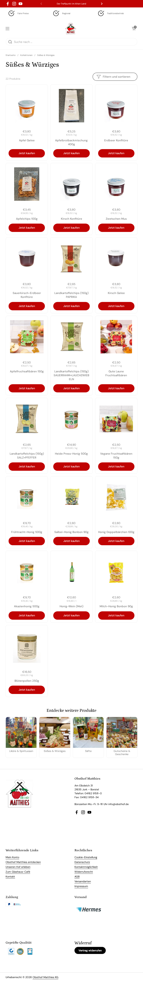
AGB (77, 876)
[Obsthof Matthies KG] (70, 28)
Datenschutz (82, 862)
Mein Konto (12, 857)
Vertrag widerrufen (90, 950)
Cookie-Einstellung (85, 857)
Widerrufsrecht (83, 871)
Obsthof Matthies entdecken (23, 862)
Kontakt (10, 876)
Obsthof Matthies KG (45, 977)
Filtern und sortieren (116, 77)
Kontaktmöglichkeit (86, 867)
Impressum (81, 886)
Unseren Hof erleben (18, 867)
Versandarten (82, 881)
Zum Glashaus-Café (18, 871)
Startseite (10, 55)
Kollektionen (26, 55)
